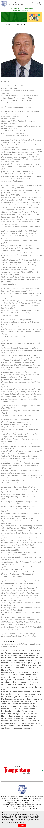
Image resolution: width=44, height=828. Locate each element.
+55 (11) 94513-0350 (32, 801)
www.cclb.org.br (8, 805)
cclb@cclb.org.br (20, 805)
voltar (7, 25)
